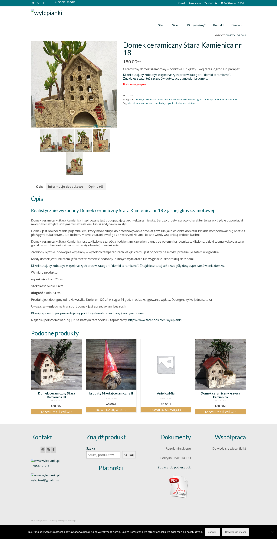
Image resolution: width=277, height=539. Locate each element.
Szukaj (91, 448)
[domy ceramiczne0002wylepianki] (48, 140)
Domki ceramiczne (166, 99)
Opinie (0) (95, 187)
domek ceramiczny (138, 103)
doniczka (153, 103)
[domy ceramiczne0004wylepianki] (66, 140)
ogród (170, 103)
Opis (39, 187)
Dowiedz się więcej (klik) (229, 448)
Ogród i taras (202, 99)
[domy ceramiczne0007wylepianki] (101, 140)
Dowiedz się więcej (56, 411)
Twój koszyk (234, 3)
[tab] (39, 186)
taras (193, 103)
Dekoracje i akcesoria (145, 99)
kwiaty (162, 103)
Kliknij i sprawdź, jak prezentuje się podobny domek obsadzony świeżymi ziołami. (88, 313)
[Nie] (272, 532)
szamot (186, 103)
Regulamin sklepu (178, 448)
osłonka (178, 103)
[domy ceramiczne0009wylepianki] (75, 163)
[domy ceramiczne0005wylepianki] (74, 84)
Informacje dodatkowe (65, 187)
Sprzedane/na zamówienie (223, 99)
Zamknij (212, 532)
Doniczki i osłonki (236, 35)
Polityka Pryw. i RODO (175, 458)
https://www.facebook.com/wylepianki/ (155, 320)
